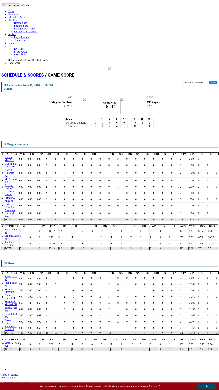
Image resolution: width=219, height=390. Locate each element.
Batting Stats (20, 22)
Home (11, 11)
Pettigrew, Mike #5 (10, 199)
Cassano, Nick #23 (9, 187)
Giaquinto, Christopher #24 (11, 213)
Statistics (12, 20)
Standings (13, 14)
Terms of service (9, 374)
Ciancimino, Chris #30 (11, 165)
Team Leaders (21, 40)
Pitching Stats (21, 25)
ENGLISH (19, 48)
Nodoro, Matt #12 (9, 159)
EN (9, 46)
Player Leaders (21, 37)
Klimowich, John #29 (11, 328)
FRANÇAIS (20, 51)
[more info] (154, 386)
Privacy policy (8, 377)
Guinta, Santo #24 (10, 296)
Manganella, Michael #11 (11, 303)
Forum (11, 43)
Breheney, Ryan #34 (10, 205)
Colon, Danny (8, 321)
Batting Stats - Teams (25, 28)
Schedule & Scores (17, 17)
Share (213, 82)
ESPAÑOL (20, 54)
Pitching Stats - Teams (25, 31)
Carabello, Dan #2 (10, 193)
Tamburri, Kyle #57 (10, 243)
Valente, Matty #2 (9, 290)
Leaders (12, 34)
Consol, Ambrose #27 (9, 173)
